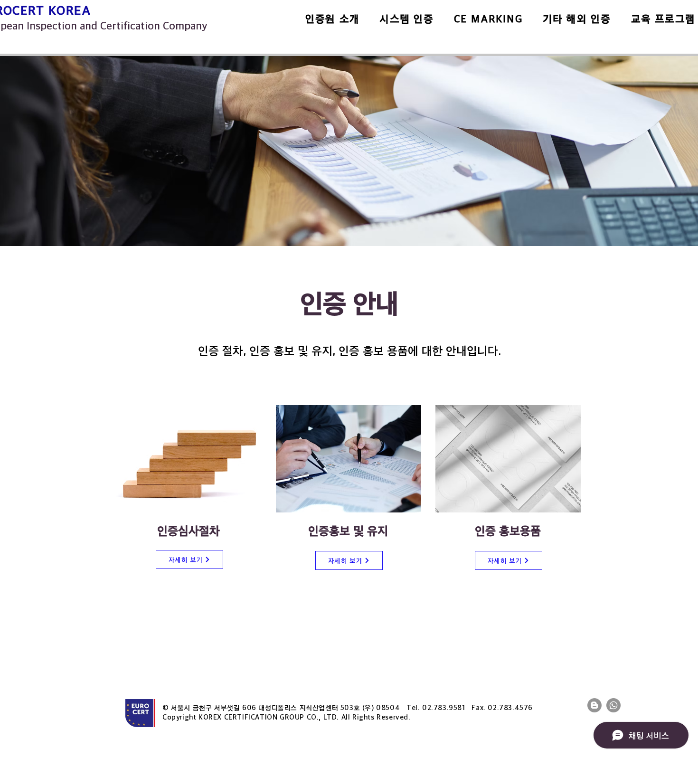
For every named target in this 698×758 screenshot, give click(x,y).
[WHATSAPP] (613, 705)
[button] (332, 18)
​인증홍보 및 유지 (348, 530)
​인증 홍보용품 (508, 530)
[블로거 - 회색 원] (594, 705)
